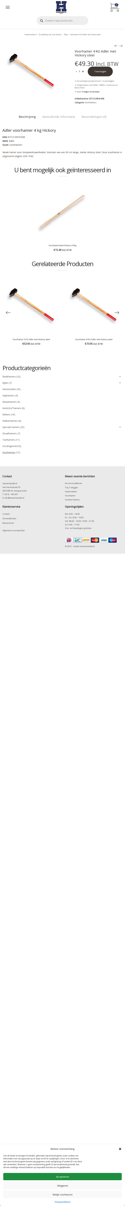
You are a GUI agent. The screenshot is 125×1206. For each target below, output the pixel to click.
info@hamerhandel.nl (14, 498)
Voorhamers (90, 102)
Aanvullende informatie (58, 117)
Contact (6, 514)
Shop (66, 34)
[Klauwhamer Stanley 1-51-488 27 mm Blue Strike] (116, 45)
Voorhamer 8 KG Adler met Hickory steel (93, 339)
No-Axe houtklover (73, 483)
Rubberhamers (10, 420)
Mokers (6, 414)
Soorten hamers (72, 499)
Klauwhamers (9, 401)
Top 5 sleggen (71, 487)
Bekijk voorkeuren (63, 1194)
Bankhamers (9, 376)
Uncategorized (10, 446)
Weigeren (62, 1185)
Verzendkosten (9, 518)
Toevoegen (100, 71)
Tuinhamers (8, 439)
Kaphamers (8, 395)
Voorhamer (70, 495)
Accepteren (62, 1176)
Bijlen (5, 382)
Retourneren (8, 523)
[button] (120, 1149)
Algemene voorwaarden (13, 530)
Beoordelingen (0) (94, 117)
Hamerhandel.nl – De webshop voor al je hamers (42, 34)
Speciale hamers (11, 427)
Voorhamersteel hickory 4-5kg (62, 245)
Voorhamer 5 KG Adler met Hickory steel (31, 339)
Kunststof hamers (11, 408)
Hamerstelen (9, 389)
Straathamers (9, 433)
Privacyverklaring (62, 1201)
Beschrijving (27, 117)
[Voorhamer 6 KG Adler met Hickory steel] (121, 45)
